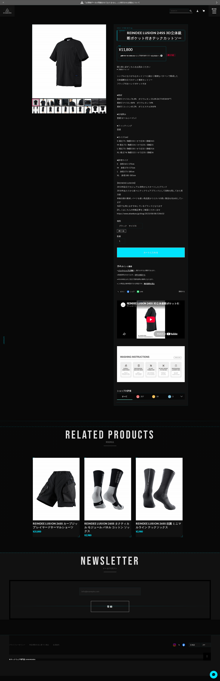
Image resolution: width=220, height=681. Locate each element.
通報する (182, 291)
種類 (119, 221)
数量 (119, 236)
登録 (110, 606)
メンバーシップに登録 (125, 270)
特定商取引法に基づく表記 (39, 645)
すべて (124, 396)
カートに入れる (151, 252)
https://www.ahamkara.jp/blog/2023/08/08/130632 (140, 213)
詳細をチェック (124, 69)
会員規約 (56, 645)
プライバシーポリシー (17, 645)
